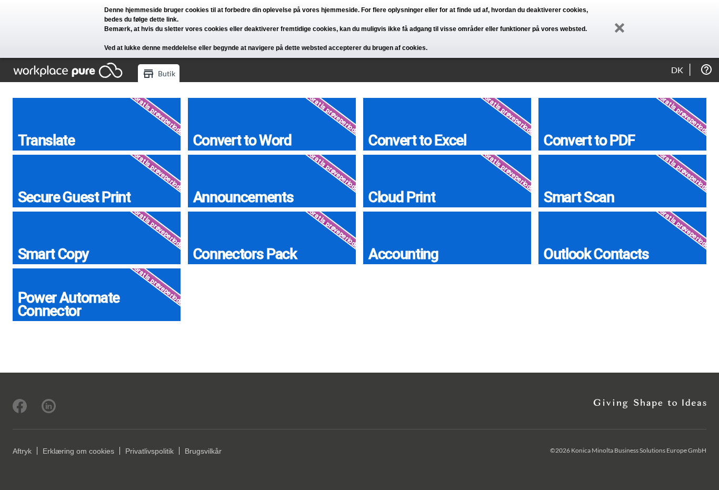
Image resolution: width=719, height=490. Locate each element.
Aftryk (22, 451)
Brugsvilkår (203, 451)
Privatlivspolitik (149, 451)
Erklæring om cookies (78, 451)
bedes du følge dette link (140, 19)
